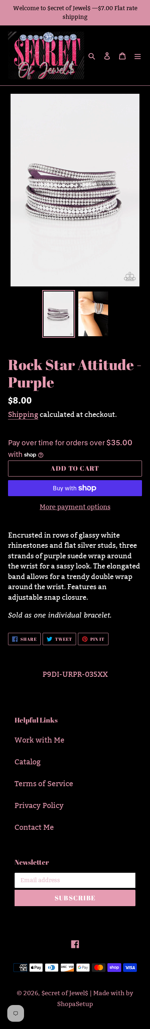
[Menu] (137, 55)
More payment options (75, 507)
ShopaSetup (75, 1004)
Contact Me (34, 827)
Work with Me (39, 740)
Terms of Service (44, 783)
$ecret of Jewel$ (65, 993)
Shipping (23, 414)
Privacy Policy (39, 805)
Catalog (28, 761)
